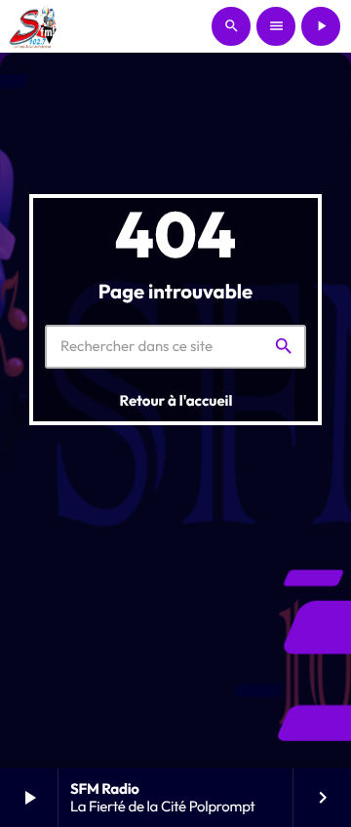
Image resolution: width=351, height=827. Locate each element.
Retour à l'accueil (176, 400)
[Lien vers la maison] (34, 26)
